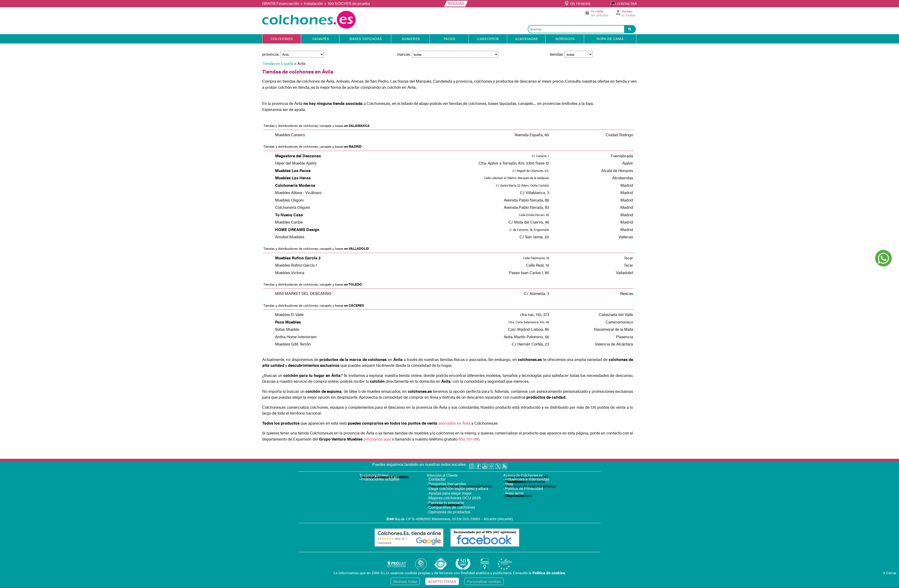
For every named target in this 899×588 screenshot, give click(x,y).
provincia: (271, 54)
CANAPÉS (320, 38)
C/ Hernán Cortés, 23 (530, 344)
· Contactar (436, 479)
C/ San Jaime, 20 (534, 236)
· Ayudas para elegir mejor (449, 493)
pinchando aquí (377, 439)
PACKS (449, 38)
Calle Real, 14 (537, 265)
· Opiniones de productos (448, 511)
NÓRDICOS (565, 38)
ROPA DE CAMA (610, 38)
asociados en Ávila (453, 423)
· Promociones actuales (379, 479)
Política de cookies (548, 572)
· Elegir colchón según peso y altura (457, 488)
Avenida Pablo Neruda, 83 (526, 207)
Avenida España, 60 (532, 134)
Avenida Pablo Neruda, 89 (526, 200)
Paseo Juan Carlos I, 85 (529, 272)
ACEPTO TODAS (442, 581)
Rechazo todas (405, 581)
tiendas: (557, 54)
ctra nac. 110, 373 (534, 314)
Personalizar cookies (484, 581)
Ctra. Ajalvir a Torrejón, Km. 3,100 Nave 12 (514, 163)
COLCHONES (282, 38)
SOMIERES (411, 38)
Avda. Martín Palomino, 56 (526, 336)
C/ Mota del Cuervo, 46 (528, 222)
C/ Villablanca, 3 (534, 192)
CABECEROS (488, 38)
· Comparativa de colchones (451, 507)
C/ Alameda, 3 (536, 293)
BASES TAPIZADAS (366, 38)
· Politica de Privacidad (523, 488)
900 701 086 (468, 439)
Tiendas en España (277, 63)
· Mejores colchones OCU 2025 (454, 497)
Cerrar (890, 572)
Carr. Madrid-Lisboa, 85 (528, 329)
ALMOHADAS (526, 38)
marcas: (404, 54)
